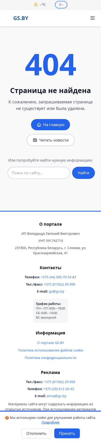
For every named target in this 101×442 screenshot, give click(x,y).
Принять (67, 433)
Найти (83, 172)
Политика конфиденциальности (50, 357)
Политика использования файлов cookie (50, 350)
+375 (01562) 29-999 (59, 284)
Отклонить (36, 433)
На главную (53, 124)
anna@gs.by (56, 396)
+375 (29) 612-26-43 (58, 389)
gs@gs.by (56, 291)
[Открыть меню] (92, 18)
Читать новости (54, 140)
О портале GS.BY (50, 343)
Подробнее (50, 422)
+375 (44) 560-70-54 (56, 277)
